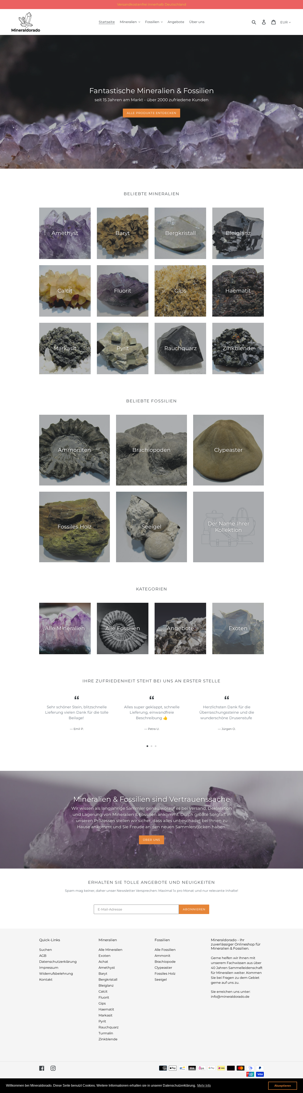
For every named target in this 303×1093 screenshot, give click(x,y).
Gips (102, 1003)
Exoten (104, 956)
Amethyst (107, 968)
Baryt (103, 974)
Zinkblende (108, 1039)
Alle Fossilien (165, 950)
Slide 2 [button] (151, 746)
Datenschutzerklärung (58, 962)
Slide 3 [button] (156, 746)
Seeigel (161, 979)
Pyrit (102, 1021)
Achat (103, 962)
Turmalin (106, 1033)
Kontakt (46, 979)
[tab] (147, 746)
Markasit (106, 1015)
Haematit (106, 1009)
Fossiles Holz (165, 974)
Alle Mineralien (110, 950)
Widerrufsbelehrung (56, 974)
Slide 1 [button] (147, 746)
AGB (42, 956)
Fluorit (104, 997)
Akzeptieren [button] (282, 1085)
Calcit (103, 991)
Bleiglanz (106, 985)
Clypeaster (163, 968)
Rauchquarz (109, 1027)
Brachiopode (165, 962)
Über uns (151, 840)
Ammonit (162, 956)
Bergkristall (108, 979)
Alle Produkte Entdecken (151, 113)
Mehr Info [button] (204, 1085)
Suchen (45, 950)
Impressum (48, 968)
